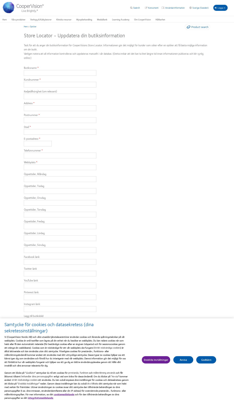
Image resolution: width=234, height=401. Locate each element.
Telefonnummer (32, 150)
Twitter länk (30, 268)
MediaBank (102, 19)
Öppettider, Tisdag (34, 185)
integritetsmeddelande (40, 398)
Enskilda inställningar (156, 360)
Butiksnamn (30, 67)
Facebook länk (32, 256)
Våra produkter (18, 19)
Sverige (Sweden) (200, 7)
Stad (26, 126)
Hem (4, 19)
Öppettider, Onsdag (35, 197)
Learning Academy (120, 19)
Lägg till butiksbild (33, 315)
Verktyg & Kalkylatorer (41, 19)
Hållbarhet (160, 19)
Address (28, 103)
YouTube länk (31, 280)
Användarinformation (175, 7)
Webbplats (29, 162)
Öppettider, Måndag (35, 173)
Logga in (221, 7)
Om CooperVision (142, 19)
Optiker (33, 26)
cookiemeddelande (64, 394)
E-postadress (31, 138)
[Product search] (188, 27)
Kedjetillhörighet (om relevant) (40, 91)
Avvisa (183, 360)
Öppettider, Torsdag (35, 209)
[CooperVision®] (24, 12)
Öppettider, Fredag (34, 221)
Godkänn (206, 360)
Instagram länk (32, 303)
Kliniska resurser (63, 19)
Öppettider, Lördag (34, 233)
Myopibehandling (84, 19)
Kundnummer (31, 79)
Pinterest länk (31, 292)
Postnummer (31, 114)
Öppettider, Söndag (35, 244)
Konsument (153, 7)
